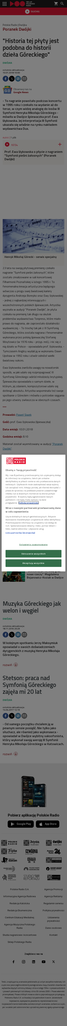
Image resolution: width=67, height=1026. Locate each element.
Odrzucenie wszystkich (33, 553)
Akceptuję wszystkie (33, 562)
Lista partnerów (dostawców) (20, 532)
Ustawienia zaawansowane (33, 544)
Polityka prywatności (28, 502)
